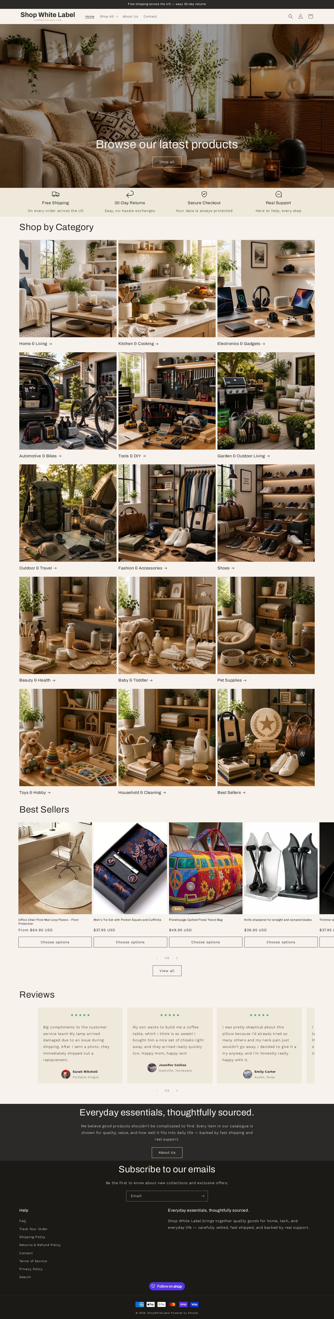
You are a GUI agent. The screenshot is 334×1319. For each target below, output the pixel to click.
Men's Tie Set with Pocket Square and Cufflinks (128, 919)
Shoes (223, 568)
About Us (167, 1152)
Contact (26, 1253)
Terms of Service (33, 1261)
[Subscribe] (203, 1196)
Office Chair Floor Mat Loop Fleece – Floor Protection (48, 921)
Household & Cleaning (139, 792)
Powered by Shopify (184, 1312)
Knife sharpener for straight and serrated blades (278, 919)
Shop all (167, 162)
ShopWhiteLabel (158, 1312)
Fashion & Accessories (140, 568)
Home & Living (33, 343)
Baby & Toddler (133, 680)
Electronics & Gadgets (238, 343)
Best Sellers (229, 792)
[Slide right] (177, 958)
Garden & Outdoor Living (241, 456)
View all (167, 971)
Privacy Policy (30, 1269)
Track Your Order (33, 1229)
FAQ (22, 1221)
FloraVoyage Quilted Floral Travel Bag (196, 919)
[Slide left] (157, 958)
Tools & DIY (129, 456)
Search (25, 1277)
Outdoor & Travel (35, 568)
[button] (108, 16)
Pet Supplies (229, 680)
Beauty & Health (35, 680)
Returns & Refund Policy (40, 1245)
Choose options (55, 942)
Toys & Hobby (32, 792)
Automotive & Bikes (38, 456)
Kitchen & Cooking (136, 343)
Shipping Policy (32, 1237)
